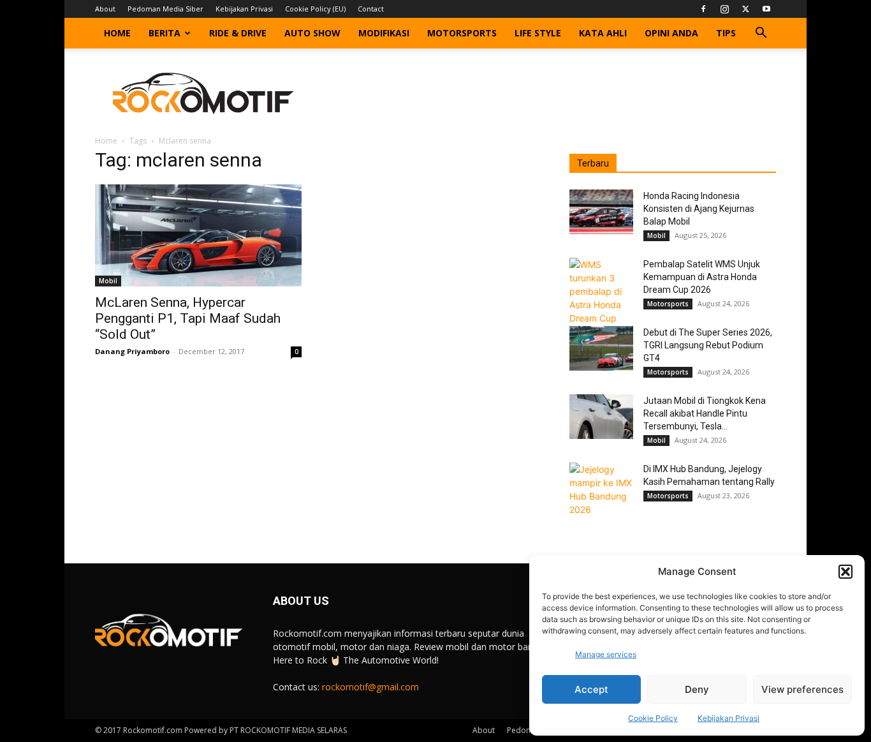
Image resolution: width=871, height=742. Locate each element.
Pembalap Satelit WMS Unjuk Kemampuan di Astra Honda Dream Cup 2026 (701, 277)
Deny (697, 689)
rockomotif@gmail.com (370, 687)
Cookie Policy (653, 718)
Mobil (108, 280)
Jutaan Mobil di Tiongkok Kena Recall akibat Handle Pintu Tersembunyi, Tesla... (704, 413)
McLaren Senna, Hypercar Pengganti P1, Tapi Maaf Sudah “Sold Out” (188, 318)
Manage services (605, 654)
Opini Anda (671, 33)
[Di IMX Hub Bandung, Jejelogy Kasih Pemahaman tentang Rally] (601, 489)
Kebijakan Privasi (728, 718)
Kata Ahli (603, 33)
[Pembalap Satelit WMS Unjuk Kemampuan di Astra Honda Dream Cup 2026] (601, 291)
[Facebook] (703, 9)
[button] (845, 571)
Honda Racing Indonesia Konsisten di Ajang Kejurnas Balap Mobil (698, 208)
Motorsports (462, 33)
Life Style (538, 33)
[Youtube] (766, 9)
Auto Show (312, 33)
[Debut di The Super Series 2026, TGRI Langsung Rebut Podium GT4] (601, 348)
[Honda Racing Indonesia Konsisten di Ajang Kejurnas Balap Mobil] (601, 211)
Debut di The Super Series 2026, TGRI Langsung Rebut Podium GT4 (707, 345)
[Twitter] (745, 9)
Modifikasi (383, 33)
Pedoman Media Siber (165, 8)
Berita (164, 33)
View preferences (802, 689)
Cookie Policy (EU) (315, 8)
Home (117, 33)
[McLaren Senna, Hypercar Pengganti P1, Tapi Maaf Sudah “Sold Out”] (198, 235)
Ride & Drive (238, 33)
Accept (591, 689)
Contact (371, 8)
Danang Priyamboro (132, 351)
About (105, 8)
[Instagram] (724, 9)
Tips (726, 33)
